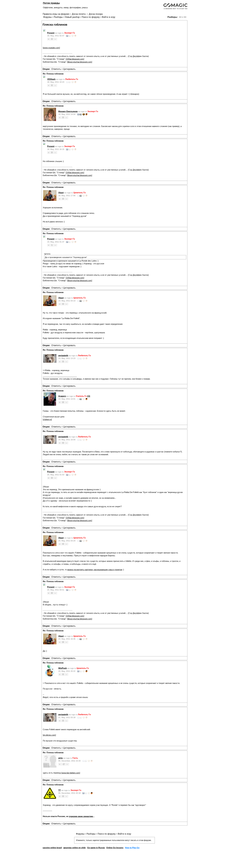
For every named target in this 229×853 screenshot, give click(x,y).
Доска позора (96, 14)
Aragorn (62, 396)
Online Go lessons (114, 847)
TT (59, 790)
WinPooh (62, 668)
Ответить (56, 69)
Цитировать (69, 69)
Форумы (47, 17)
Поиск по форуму (91, 17)
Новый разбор (72, 17)
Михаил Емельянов (68, 111)
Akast (61, 192)
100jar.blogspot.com (75, 59)
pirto (60, 758)
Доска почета (79, 14)
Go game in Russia (96, 847)
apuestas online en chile (74, 847)
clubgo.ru (47, 419)
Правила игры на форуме (56, 14)
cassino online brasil (52, 847)
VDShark (51, 79)
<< (180, 17)
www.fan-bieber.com (71, 773)
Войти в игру (108, 17)
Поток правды (51, 3)
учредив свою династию (81, 816)
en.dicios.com (49, 735)
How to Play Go (132, 847)
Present (50, 33)
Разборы (58, 17)
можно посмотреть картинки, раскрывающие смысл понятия (94, 569)
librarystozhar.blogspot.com (80, 62)
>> (185, 17)
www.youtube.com (51, 48)
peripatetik (63, 355)
